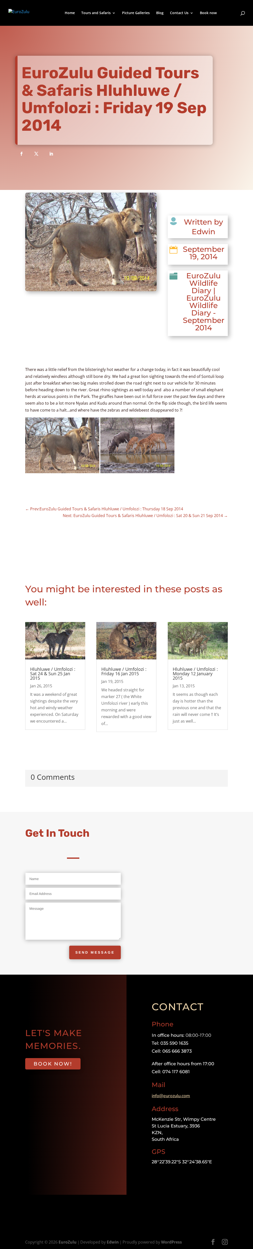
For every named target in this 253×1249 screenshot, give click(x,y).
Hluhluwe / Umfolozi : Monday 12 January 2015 (195, 673)
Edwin (113, 1242)
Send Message (95, 952)
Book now (208, 13)
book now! (53, 1064)
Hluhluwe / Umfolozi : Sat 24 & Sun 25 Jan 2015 (52, 673)
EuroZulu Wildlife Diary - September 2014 (203, 312)
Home (70, 13)
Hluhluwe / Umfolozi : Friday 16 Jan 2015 (124, 671)
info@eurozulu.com (171, 1096)
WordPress (171, 1242)
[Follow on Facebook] (21, 154)
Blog (160, 13)
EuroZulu (68, 1242)
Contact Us (179, 13)
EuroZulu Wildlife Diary (203, 283)
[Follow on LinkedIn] (51, 154)
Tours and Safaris (96, 13)
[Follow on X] (36, 154)
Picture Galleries (136, 13)
